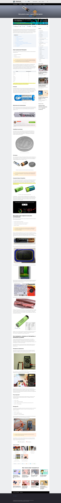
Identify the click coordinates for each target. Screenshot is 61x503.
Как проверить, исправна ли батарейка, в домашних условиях (23, 43)
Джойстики (41, 48)
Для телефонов (41, 35)
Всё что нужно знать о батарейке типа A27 (34, 475)
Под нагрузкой (18, 45)
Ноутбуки (41, 53)
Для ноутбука (41, 34)
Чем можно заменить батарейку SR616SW (43, 475)
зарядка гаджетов (42, 106)
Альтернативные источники (42, 38)
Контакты (21, 492)
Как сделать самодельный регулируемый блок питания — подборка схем (43, 73)
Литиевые (17, 40)
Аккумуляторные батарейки (19, 41)
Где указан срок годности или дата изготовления (21, 42)
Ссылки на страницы (16, 492)
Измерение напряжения (19, 44)
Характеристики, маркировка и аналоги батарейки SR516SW (25, 476)
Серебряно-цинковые (19, 39)
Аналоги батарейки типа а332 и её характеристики (17, 486)
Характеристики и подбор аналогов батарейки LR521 (25, 487)
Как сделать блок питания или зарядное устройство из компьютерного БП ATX (43, 85)
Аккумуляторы (41, 30)
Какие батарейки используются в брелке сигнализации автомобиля (43, 487)
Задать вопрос (32, 122)
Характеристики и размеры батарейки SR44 (35, 486)
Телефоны (41, 54)
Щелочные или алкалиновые (19, 38)
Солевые (17, 37)
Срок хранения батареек (18, 36)
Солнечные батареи (42, 39)
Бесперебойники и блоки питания (42, 44)
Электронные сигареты (42, 58)
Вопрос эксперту (35, 1)
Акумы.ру (18, 1)
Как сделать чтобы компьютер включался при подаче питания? (43, 98)
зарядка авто (41, 105)
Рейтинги (43, 1)
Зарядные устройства (42, 49)
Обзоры (40, 1)
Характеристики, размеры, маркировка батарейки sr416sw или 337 (16, 476)
